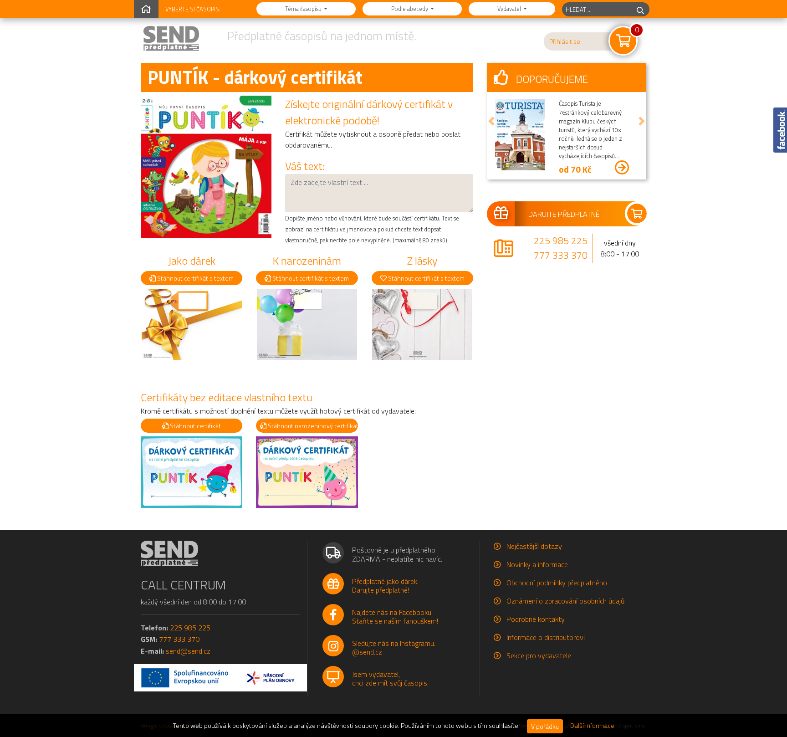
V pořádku (545, 726)
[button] (491, 121)
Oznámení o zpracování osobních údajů (565, 600)
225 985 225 (561, 240)
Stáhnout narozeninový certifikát (312, 425)
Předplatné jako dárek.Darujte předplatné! (385, 585)
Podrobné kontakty (535, 619)
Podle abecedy (410, 8)
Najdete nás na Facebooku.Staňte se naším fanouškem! (395, 616)
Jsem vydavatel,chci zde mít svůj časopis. (390, 678)
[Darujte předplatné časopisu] (566, 213)
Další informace (592, 726)
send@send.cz (188, 650)
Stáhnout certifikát (195, 425)
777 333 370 (561, 255)
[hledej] (640, 9)
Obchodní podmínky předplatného (556, 582)
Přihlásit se (564, 41)
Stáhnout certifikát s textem (195, 278)
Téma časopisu (304, 8)
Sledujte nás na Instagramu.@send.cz (393, 647)
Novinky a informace (537, 564)
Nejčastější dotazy (534, 546)
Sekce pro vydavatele (538, 655)
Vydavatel (509, 8)
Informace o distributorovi (545, 637)
